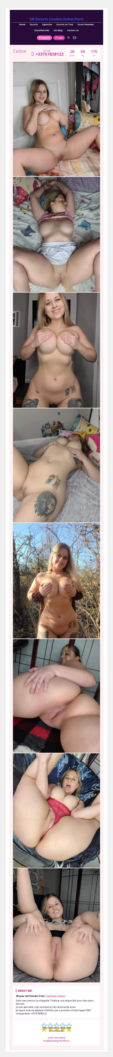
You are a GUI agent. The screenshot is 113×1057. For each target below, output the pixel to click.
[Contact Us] (74, 37)
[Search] (68, 37)
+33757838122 (50, 54)
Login (60, 37)
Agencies (47, 24)
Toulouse (50, 996)
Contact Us (73, 30)
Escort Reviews (86, 24)
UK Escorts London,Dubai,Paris (56, 19)
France (61, 996)
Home (22, 24)
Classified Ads (41, 30)
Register (45, 37)
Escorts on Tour (64, 24)
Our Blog (58, 30)
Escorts (34, 24)
